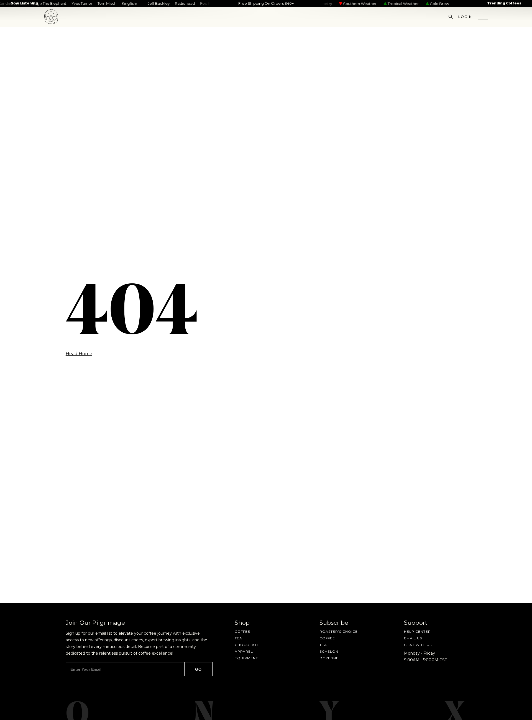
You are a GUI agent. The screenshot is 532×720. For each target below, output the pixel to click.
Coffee (242, 631)
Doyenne (329, 658)
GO (198, 669)
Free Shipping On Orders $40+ (266, 3)
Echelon (328, 651)
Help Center (417, 631)
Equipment (246, 658)
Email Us (413, 638)
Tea (238, 638)
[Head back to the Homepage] (51, 16)
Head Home (79, 354)
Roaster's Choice (338, 631)
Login (465, 17)
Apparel (244, 651)
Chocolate (247, 645)
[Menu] (483, 17)
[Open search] (451, 16)
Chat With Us (418, 645)
